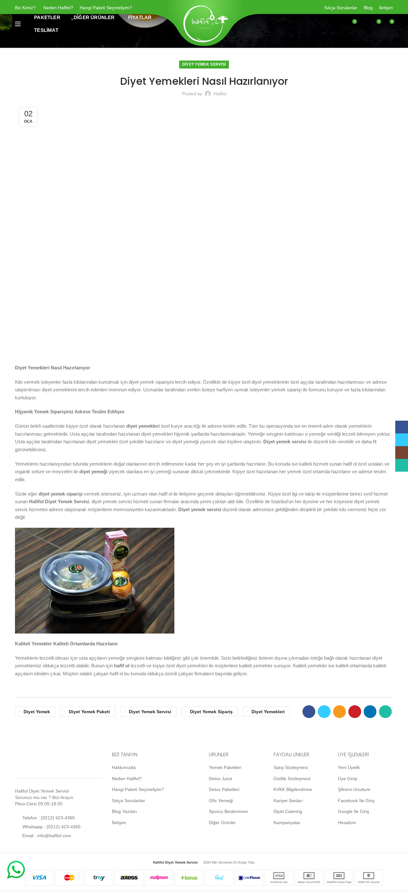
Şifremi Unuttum (354, 789)
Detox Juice (220, 778)
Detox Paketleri (224, 789)
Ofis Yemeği (221, 800)
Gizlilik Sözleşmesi (291, 778)
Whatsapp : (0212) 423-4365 (51, 826)
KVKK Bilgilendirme (292, 789)
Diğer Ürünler (222, 822)
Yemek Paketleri (225, 767)
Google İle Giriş (353, 811)
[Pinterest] (354, 711)
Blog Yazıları (124, 811)
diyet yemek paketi (89, 711)
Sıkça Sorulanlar (340, 7)
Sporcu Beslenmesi (228, 811)
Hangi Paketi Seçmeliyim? (106, 7)
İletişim (386, 7)
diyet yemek (37, 711)
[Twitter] (324, 711)
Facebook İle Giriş (356, 800)
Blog (368, 7)
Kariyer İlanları (288, 800)
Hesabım (347, 822)
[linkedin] (370, 711)
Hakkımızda (124, 767)
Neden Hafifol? (58, 7)
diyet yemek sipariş (211, 711)
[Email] (339, 711)
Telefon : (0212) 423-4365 (48, 817)
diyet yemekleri (268, 711)
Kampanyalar (286, 822)
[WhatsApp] (385, 711)
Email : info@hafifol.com (46, 835)
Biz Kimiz (24, 7)
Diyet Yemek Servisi (204, 64)
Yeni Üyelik (349, 767)
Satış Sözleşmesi (290, 767)
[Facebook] (308, 711)
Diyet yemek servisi (150, 711)
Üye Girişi (347, 778)
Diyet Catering (287, 811)
